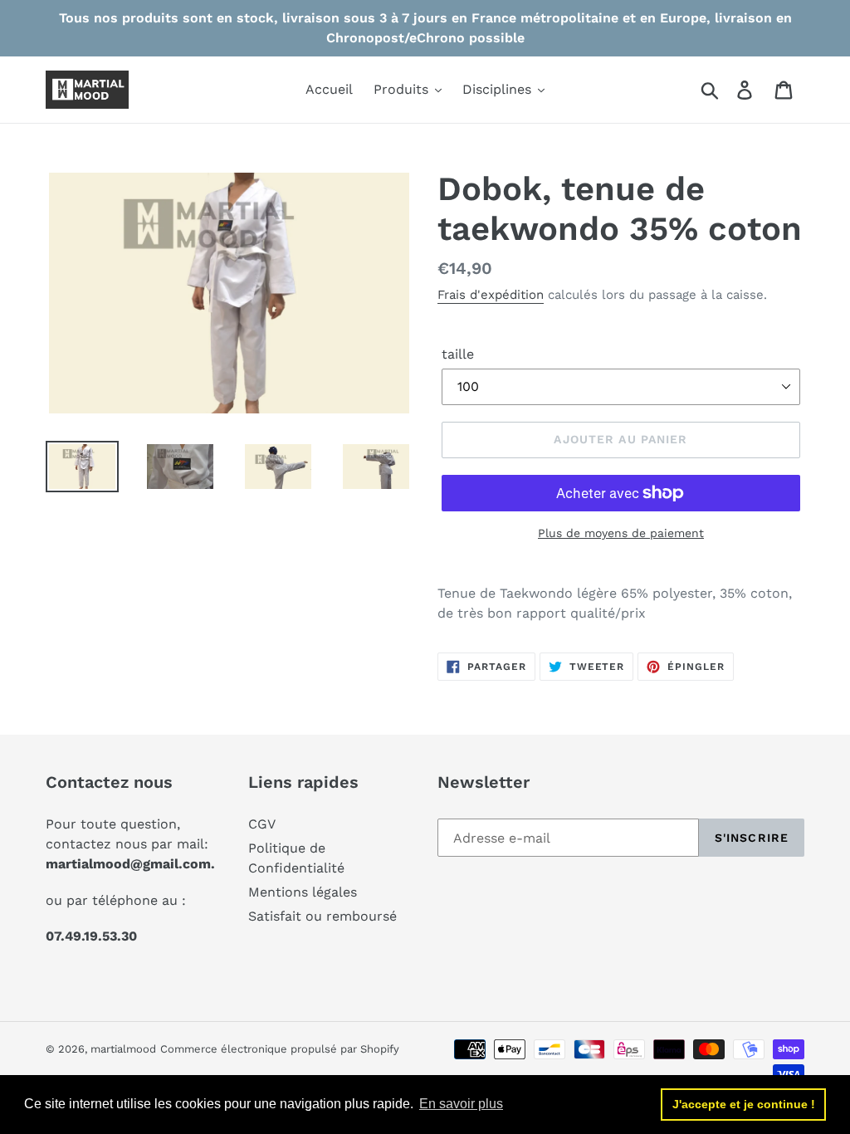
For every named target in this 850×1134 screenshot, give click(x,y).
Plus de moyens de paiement (621, 533)
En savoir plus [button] (461, 1104)
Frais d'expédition (490, 294)
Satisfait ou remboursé (322, 916)
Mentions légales (302, 892)
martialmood (123, 1049)
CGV (262, 824)
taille (458, 354)
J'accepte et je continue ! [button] (743, 1104)
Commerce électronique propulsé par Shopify (279, 1049)
